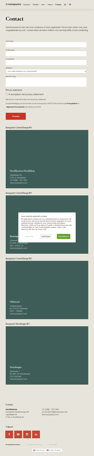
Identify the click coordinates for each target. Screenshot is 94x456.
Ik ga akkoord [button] (63, 236)
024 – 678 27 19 (16, 246)
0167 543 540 (15, 376)
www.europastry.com (18, 183)
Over (43, 4)
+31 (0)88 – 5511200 (18, 180)
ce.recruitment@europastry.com (55, 412)
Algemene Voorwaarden (15, 107)
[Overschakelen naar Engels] (69, 4)
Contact (58, 4)
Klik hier (8, 99)
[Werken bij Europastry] (17, 5)
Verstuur (16, 116)
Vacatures (26, 4)
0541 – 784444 (16, 311)
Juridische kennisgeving (34, 444)
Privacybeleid (72, 103)
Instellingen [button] (45, 236)
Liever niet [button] (29, 236)
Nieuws (50, 4)
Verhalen (36, 4)
